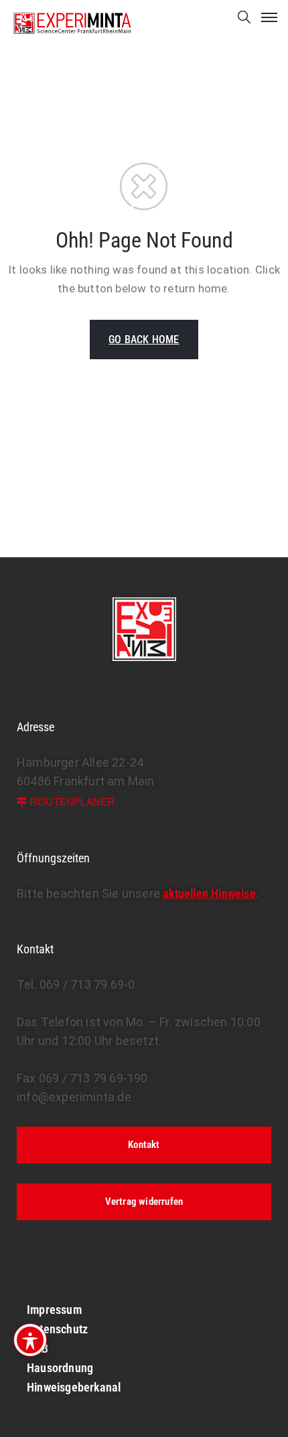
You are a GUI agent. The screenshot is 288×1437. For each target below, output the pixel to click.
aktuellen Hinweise (209, 893)
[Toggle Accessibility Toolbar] (30, 1340)
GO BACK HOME (144, 339)
